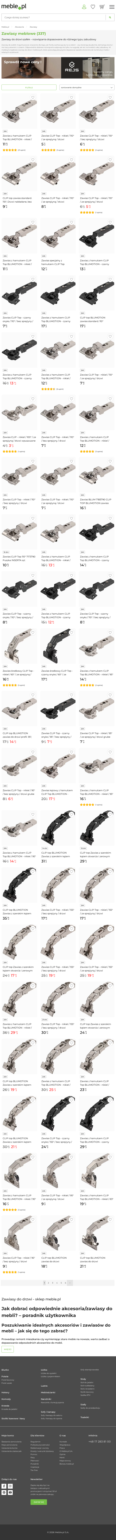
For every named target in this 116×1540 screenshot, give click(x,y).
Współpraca (65, 1445)
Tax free (34, 1470)
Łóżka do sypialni (48, 1373)
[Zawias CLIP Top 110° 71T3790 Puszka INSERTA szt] (19, 532)
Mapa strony (65, 1461)
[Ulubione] (93, 7)
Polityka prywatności (40, 1445)
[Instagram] (10, 1486)
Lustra (44, 1385)
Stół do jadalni (87, 1382)
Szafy (83, 1404)
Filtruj (29, 88)
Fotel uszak (7, 1383)
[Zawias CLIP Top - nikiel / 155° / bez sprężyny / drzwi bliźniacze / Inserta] (58, 999)
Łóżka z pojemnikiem (50, 1376)
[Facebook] (4, 1486)
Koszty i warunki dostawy (42, 1451)
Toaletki (85, 1417)
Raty (33, 1457)
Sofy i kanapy (48, 1412)
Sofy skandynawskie (90, 1370)
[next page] (70, 1283)
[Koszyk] (102, 7)
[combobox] (87, 87)
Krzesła (5, 1405)
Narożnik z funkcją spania (52, 1402)
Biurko (5, 1370)
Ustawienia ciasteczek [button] (11, 1451)
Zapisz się (39, 1502)
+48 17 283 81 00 (100, 1441)
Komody (6, 1399)
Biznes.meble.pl (67, 1464)
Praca (62, 1448)
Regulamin (35, 1442)
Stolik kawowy (87, 1392)
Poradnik (35, 1464)
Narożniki (46, 1399)
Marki (62, 1457)
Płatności (35, 1461)
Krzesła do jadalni (9, 1409)
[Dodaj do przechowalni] (33, 97)
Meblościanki (48, 1392)
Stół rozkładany (87, 1385)
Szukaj (110, 17)
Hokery (5, 1392)
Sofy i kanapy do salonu (51, 1415)
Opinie (62, 1454)
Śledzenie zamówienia (11, 1442)
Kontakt (63, 1442)
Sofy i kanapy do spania (51, 1418)
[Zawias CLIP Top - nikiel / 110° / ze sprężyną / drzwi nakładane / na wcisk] (96, 173)
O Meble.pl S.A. (66, 1451)
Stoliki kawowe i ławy (13, 1418)
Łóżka (44, 1370)
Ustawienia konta (9, 1448)
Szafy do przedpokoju (90, 1408)
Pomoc (34, 1454)
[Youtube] (10, 1492)
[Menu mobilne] (111, 7)
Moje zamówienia (9, 1445)
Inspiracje (35, 1467)
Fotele (5, 1376)
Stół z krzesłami (87, 1389)
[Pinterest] (4, 1492)
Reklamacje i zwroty (40, 1448)
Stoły (83, 1379)
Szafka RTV (85, 1395)
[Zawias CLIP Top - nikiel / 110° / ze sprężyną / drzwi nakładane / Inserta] (58, 173)
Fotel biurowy (8, 1380)
